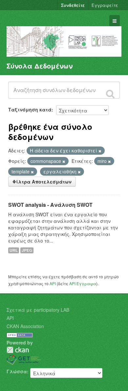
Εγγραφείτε (105, 5)
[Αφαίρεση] (99, 150)
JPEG (27, 250)
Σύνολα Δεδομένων (40, 65)
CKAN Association (25, 326)
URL (14, 250)
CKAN (18, 349)
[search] (110, 94)
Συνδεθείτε (73, 5)
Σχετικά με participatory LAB (38, 309)
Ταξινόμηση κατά (30, 109)
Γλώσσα (17, 371)
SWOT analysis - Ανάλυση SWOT (50, 204)
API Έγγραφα (82, 283)
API (53, 283)
